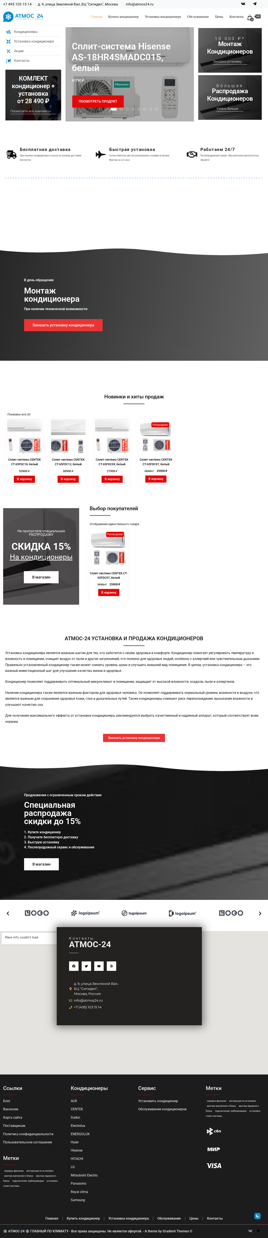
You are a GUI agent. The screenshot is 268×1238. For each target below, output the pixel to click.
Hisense (76, 1150)
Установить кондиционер (158, 1101)
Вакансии (10, 1109)
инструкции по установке (39, 1171)
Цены (219, 16)
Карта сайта (12, 1117)
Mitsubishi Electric (84, 1175)
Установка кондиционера (163, 16)
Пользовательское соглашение (27, 1142)
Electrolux (78, 1126)
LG (73, 1167)
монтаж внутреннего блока (18, 1176)
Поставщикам (14, 1126)
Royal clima (79, 1192)
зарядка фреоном (13, 1171)
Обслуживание (198, 16)
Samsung (78, 1200)
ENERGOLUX (80, 1134)
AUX (74, 1101)
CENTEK (77, 1109)
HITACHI (77, 1159)
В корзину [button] (24, 479)
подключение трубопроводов (28, 1181)
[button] (7, 913)
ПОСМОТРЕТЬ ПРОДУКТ (98, 101)
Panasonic (78, 1183)
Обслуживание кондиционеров (162, 1109)
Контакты (236, 16)
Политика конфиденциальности (28, 1134)
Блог (6, 1101)
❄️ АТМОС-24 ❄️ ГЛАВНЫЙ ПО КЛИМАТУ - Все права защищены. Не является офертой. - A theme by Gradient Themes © (97, 1231)
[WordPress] (111, 966)
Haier (75, 1142)
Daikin (75, 1117)
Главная (96, 16)
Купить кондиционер (123, 16)
